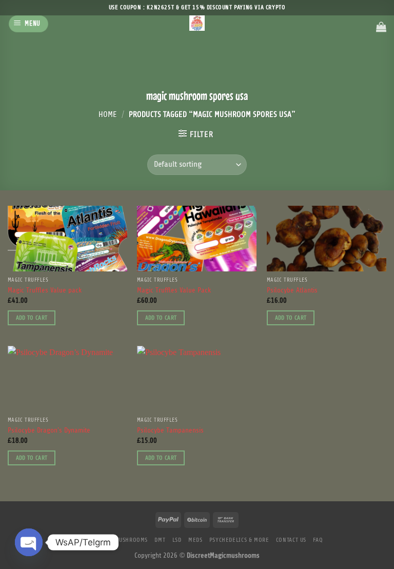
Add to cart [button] (32, 317)
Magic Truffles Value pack (45, 291)
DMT (159, 540)
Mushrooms (131, 540)
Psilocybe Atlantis (292, 291)
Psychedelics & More (239, 540)
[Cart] (381, 26)
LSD (177, 540)
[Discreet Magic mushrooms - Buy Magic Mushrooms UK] (197, 23)
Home (107, 114)
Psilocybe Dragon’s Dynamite (49, 431)
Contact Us (291, 540)
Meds (195, 540)
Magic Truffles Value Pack (174, 291)
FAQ (318, 540)
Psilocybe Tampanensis (170, 431)
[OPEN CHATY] (29, 542)
